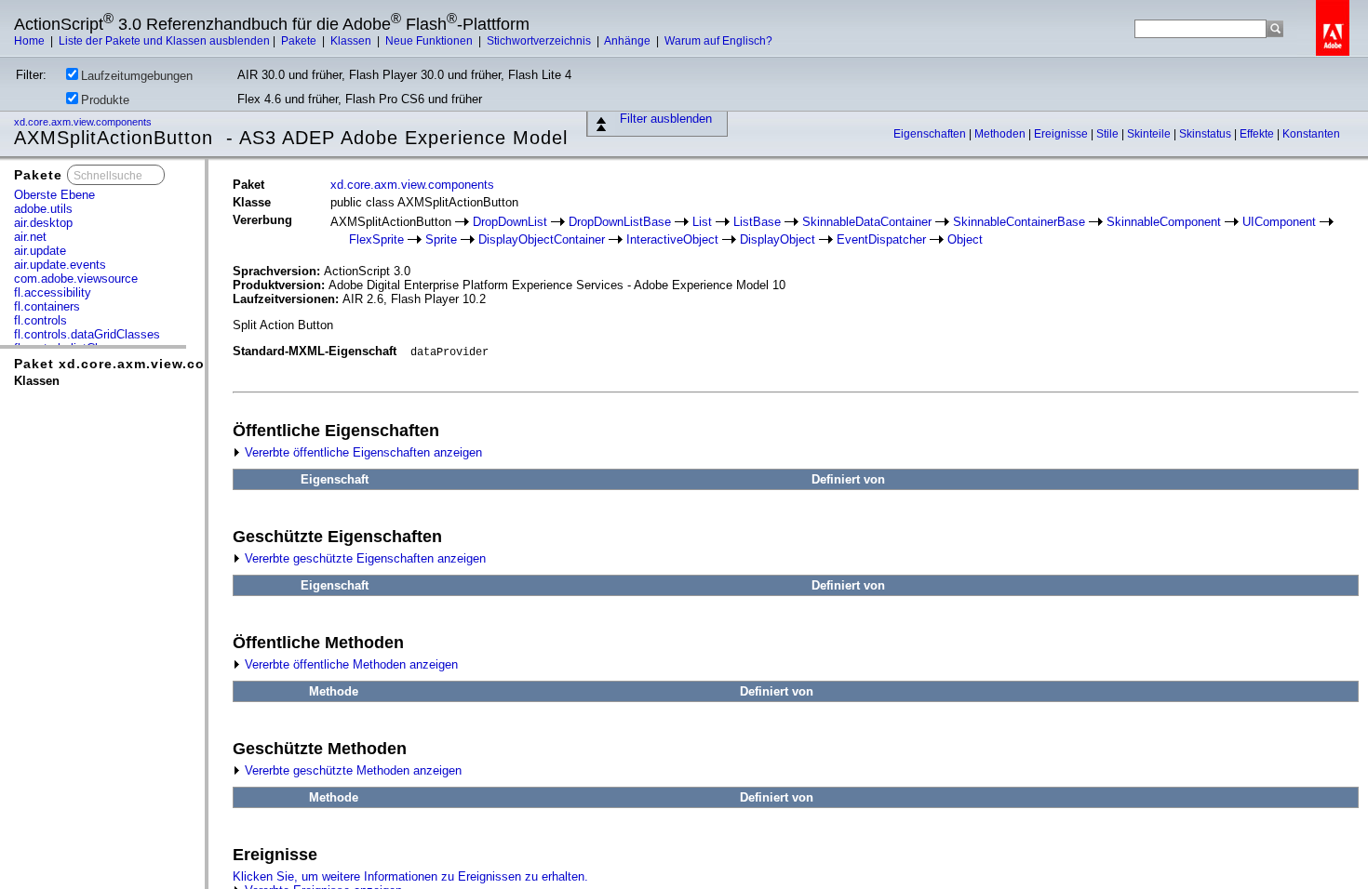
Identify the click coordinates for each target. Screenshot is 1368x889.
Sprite (441, 239)
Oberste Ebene (54, 195)
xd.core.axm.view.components (84, 121)
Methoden (1001, 133)
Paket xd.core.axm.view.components (145, 363)
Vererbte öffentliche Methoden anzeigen (349, 664)
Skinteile (1150, 133)
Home (30, 40)
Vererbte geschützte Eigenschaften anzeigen (363, 558)
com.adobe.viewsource (76, 278)
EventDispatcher (881, 239)
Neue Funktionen (430, 40)
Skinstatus (1206, 133)
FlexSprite (376, 239)
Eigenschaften (931, 133)
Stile (1108, 133)
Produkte (105, 100)
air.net (30, 237)
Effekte (1258, 133)
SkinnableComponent (1163, 222)
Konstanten (1311, 133)
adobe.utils (43, 209)
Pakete (300, 40)
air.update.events (60, 265)
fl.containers (47, 306)
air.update (40, 251)
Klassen (352, 40)
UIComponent (1279, 222)
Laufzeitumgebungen (137, 76)
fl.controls (40, 320)
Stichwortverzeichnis (540, 40)
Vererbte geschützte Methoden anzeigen (351, 770)
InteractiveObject (672, 239)
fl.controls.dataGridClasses (87, 334)
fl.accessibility (52, 292)
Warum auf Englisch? (718, 40)
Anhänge (628, 40)
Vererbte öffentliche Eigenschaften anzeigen (361, 452)
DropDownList (510, 222)
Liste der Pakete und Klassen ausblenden (164, 40)
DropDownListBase (620, 222)
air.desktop (43, 223)
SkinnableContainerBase (1019, 222)
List (702, 222)
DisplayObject (777, 239)
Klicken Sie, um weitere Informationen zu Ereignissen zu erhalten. (410, 876)
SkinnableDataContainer (867, 222)
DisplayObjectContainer (541, 239)
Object (965, 239)
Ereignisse (1062, 133)
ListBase (757, 222)
